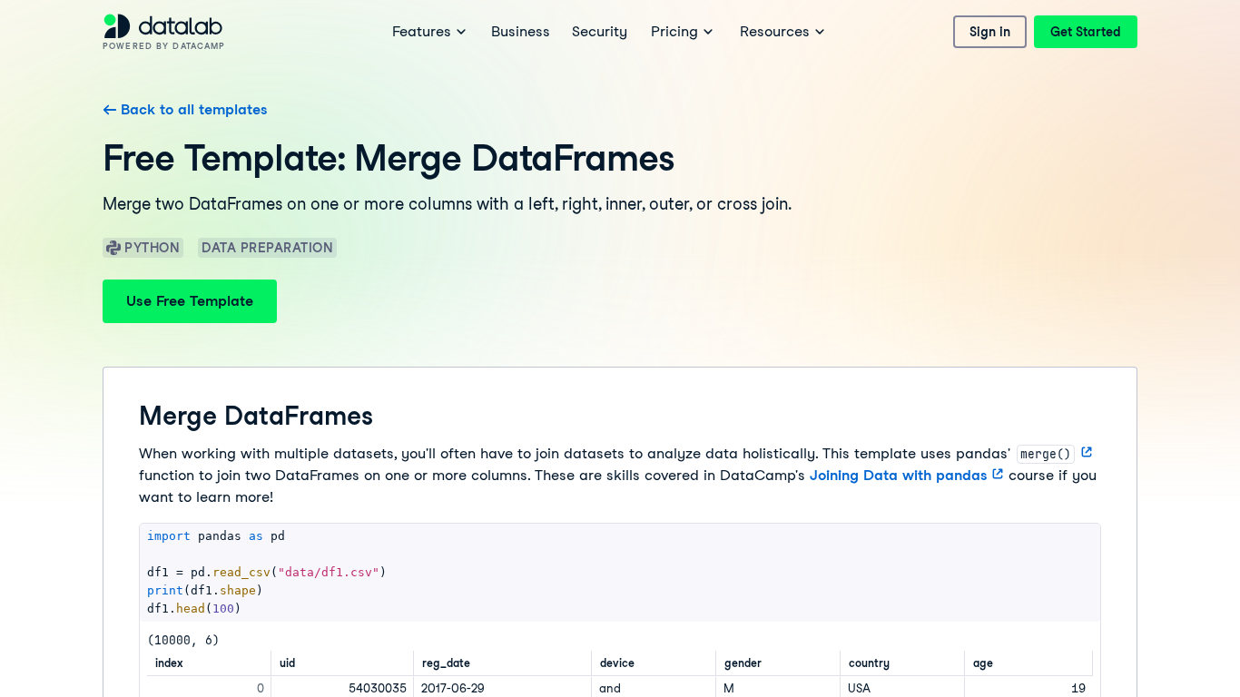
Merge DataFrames (256, 415)
